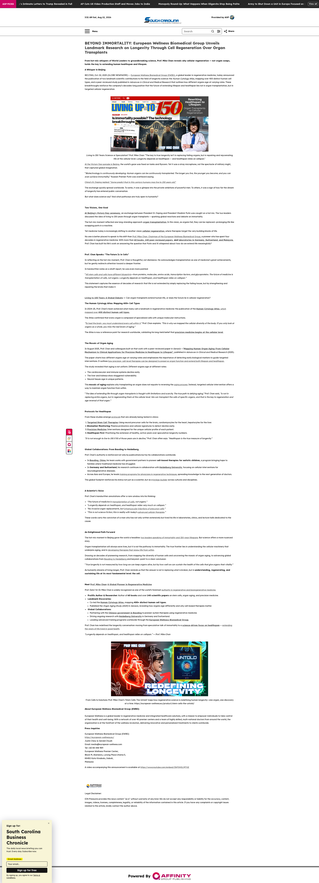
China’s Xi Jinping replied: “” (130, 182)
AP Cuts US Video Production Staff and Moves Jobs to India (115, 3)
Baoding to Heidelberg (115, 559)
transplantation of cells (123, 501)
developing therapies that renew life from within (131, 550)
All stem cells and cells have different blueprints (108, 274)
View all (313, 4)
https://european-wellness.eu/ (99, 737)
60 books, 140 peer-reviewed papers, (153, 240)
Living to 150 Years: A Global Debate (104, 298)
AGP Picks (8, 4)
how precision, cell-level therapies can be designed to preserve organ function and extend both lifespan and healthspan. (166, 361)
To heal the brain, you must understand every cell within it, (113, 323)
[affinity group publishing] (69, 445)
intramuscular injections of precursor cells (144, 508)
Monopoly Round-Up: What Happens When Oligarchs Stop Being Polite (198, 3)
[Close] (48, 823)
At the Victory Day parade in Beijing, (102, 164)
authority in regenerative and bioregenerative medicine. (188, 590)
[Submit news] (69, 432)
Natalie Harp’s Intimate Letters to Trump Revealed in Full (38, 3)
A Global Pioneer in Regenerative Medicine (130, 584)
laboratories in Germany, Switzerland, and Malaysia (206, 240)
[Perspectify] (69, 438)
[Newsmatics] (69, 451)
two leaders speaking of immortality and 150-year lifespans (169, 537)
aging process (181, 384)
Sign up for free (27, 870)
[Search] (213, 31)
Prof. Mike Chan (98, 584)
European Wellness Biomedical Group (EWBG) (153, 75)
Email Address (14, 859)
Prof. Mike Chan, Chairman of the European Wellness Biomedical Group (166, 236)
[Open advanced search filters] (219, 31)
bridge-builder (160, 480)
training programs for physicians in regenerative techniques (148, 474)
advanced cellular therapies (151, 512)
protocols (115, 417)
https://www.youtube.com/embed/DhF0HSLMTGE (164, 767)
